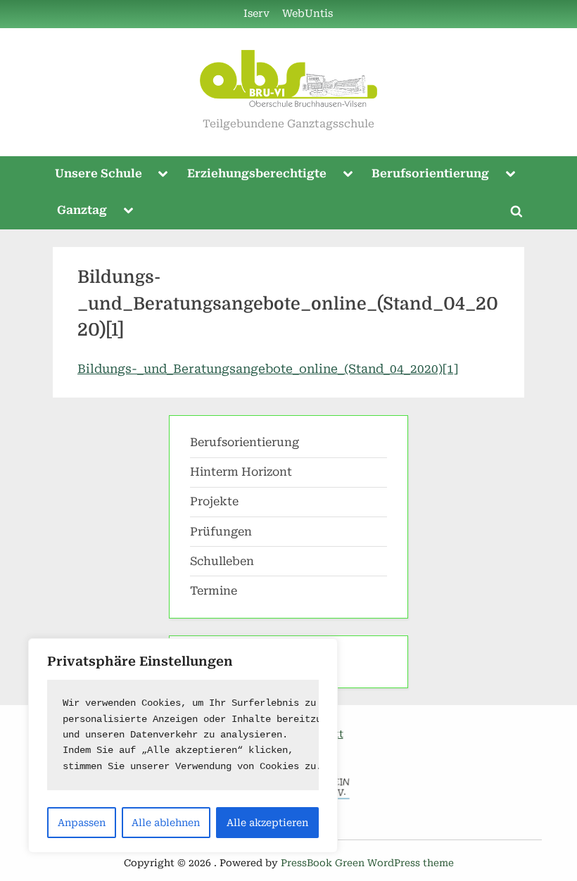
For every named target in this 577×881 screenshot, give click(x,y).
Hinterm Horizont (241, 471)
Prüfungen (221, 531)
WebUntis (307, 14)
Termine (213, 590)
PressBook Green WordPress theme (367, 862)
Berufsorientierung (430, 173)
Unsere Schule (98, 173)
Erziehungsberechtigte (256, 173)
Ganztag (82, 210)
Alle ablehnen (166, 822)
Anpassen (82, 822)
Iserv (256, 14)
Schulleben (222, 561)
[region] (183, 745)
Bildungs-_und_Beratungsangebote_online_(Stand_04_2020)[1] (267, 369)
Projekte (214, 501)
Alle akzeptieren (267, 822)
